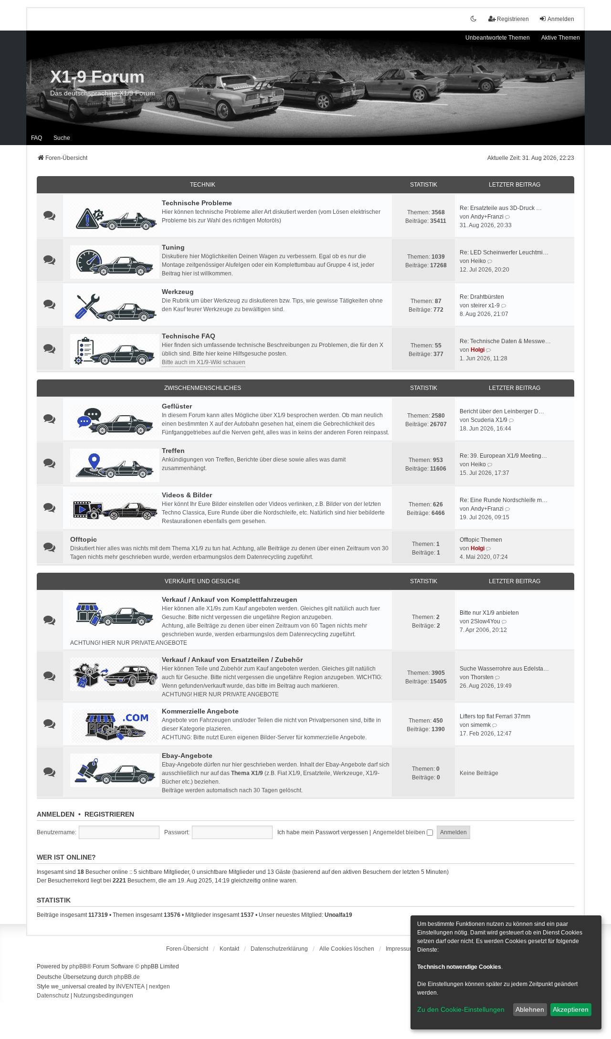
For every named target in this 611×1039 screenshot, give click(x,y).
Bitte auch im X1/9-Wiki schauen (203, 362)
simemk (481, 725)
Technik (202, 184)
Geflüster (177, 406)
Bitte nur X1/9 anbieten (489, 612)
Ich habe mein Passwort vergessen (322, 832)
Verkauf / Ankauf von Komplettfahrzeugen (229, 599)
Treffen (173, 450)
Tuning (173, 247)
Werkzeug (178, 291)
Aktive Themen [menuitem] (560, 37)
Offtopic (83, 539)
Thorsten (482, 677)
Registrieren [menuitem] (513, 19)
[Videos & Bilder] (114, 509)
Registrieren (109, 814)
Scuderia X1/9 (489, 420)
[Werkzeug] (114, 306)
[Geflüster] (114, 421)
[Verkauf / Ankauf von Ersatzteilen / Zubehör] (114, 674)
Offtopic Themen (481, 539)
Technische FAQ (188, 336)
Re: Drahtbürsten (482, 297)
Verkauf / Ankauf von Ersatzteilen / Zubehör (232, 659)
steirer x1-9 (485, 305)
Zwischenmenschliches (202, 388)
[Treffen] (114, 465)
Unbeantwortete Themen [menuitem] (497, 37)
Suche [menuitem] (61, 138)
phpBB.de (127, 977)
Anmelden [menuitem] (561, 19)
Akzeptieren (571, 1009)
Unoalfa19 (338, 915)
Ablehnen (530, 1009)
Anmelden (55, 814)
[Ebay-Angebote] (114, 770)
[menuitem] (279, 949)
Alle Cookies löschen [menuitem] (346, 948)
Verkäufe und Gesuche (202, 581)
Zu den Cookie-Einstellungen (461, 1009)
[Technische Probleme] (114, 217)
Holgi (478, 349)
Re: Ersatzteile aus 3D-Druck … (501, 208)
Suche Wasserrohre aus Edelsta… (504, 668)
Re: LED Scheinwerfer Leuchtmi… (504, 252)
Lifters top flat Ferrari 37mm (495, 716)
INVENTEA (130, 986)
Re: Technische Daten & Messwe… (505, 341)
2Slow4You (485, 621)
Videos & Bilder (187, 495)
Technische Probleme (197, 203)
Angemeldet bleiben (400, 832)
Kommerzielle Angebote (200, 711)
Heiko (478, 261)
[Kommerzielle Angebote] (114, 726)
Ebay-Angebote (187, 755)
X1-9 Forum (97, 76)
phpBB (78, 966)
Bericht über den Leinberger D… (502, 411)
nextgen (159, 986)
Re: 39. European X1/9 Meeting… (503, 455)
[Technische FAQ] (114, 350)
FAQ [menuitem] (36, 138)
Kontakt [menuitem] (229, 948)
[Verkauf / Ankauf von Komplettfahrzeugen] (114, 614)
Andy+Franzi (487, 216)
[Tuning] (114, 262)
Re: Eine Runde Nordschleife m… (504, 500)
